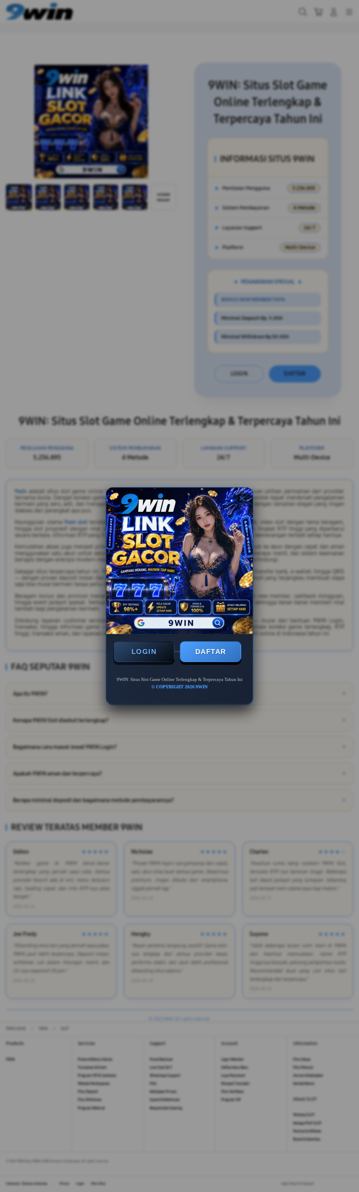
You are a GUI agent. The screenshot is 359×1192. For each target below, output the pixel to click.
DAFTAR (210, 651)
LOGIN (144, 651)
